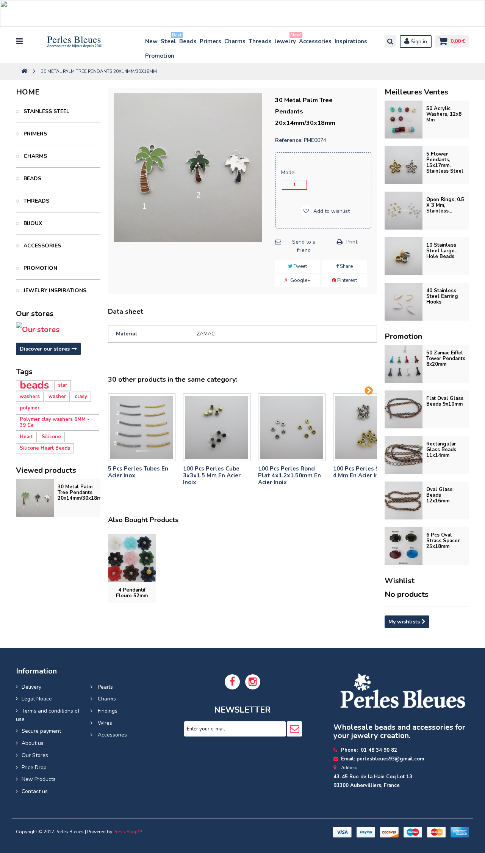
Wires (104, 723)
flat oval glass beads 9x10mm (444, 401)
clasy (81, 396)
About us (33, 743)
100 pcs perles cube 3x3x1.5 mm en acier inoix (212, 475)
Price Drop (34, 767)
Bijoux (32, 223)
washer (57, 396)
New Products (39, 779)
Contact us (35, 791)
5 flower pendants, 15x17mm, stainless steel (444, 163)
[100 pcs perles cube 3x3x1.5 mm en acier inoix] (216, 427)
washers (30, 396)
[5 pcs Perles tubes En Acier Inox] (141, 427)
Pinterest (346, 280)
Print (351, 242)
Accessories (315, 41)
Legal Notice (37, 698)
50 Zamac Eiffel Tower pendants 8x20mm (445, 358)
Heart (26, 436)
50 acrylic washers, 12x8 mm (444, 114)
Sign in (418, 41)
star (62, 385)
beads (34, 385)
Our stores (34, 313)
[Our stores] (58, 329)
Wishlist (400, 581)
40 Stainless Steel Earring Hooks (442, 296)
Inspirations (351, 41)
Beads (188, 41)
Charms (235, 41)
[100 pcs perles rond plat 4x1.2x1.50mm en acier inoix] (291, 427)
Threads (260, 41)
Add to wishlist (331, 211)
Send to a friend (304, 246)
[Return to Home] (24, 71)
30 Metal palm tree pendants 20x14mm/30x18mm (81, 492)
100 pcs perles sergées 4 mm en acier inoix (366, 472)
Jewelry (286, 39)
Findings (106, 711)
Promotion (159, 56)
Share (346, 266)
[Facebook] (232, 681)
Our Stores (35, 755)
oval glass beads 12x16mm (439, 495)
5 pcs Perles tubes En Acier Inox (138, 472)
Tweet (300, 266)
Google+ (299, 280)
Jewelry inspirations (54, 290)
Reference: (288, 140)
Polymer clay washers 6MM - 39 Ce (54, 422)
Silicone (51, 436)
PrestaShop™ (127, 832)
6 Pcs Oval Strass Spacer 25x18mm (443, 541)
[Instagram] (252, 681)
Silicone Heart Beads (45, 448)
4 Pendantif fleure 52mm (132, 593)
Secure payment (41, 731)
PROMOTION (39, 268)
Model (289, 172)
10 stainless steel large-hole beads (441, 251)
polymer (29, 407)
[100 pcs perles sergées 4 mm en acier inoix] (367, 427)
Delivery (31, 687)
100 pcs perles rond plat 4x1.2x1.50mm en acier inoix (289, 475)
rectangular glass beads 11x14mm (441, 450)
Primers (210, 41)
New (151, 41)
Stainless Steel (45, 111)
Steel (169, 39)
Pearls (104, 687)
